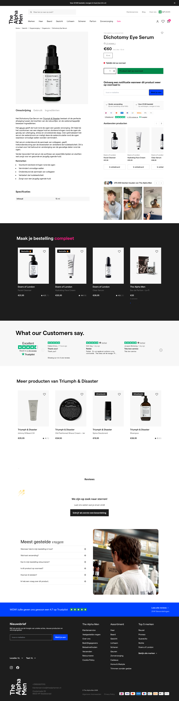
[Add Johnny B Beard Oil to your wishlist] (44, 394)
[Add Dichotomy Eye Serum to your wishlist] (162, 33)
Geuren (113, 652)
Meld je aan (156, 92)
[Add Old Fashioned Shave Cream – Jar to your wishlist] (81, 394)
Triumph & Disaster (51, 119)
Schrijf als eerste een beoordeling (89, 512)
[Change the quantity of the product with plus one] (114, 71)
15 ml (108, 55)
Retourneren (88, 656)
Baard (113, 635)
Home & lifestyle (117, 664)
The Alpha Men (90, 624)
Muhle (141, 643)
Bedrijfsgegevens (90, 643)
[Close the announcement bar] (174, 2)
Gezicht (24, 28)
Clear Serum (156, 158)
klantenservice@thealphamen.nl (47, 688)
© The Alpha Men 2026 (90, 690)
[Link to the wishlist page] (163, 21)
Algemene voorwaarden (91, 694)
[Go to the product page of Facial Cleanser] (115, 140)
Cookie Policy (88, 660)
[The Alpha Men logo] (16, 17)
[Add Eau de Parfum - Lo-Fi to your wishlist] (156, 252)
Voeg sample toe (138, 303)
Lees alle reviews (159, 608)
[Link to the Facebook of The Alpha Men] (17, 667)
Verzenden (87, 652)
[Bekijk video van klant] (113, 203)
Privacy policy (109, 694)
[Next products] (161, 123)
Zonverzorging (116, 656)
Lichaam (114, 643)
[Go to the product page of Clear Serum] (162, 140)
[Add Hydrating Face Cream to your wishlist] (81, 252)
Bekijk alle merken (147, 653)
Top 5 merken (146, 624)
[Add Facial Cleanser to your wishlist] (44, 252)
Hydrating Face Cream (136, 158)
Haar (112, 630)
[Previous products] (156, 123)
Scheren (114, 647)
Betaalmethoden (89, 647)
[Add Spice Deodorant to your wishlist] (119, 394)
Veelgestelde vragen (91, 635)
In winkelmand (114, 167)
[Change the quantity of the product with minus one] (106, 71)
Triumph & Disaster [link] (114, 33)
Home (18, 28)
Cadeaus (114, 660)
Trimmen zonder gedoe (120, 669)
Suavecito (143, 639)
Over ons (86, 639)
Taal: (28, 658)
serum (22, 128)
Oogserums (46, 28)
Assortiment (117, 624)
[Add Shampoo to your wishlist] (156, 394)
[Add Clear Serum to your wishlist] (119, 252)
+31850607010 (39, 684)
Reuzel (141, 630)
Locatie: (14, 658)
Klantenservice (89, 630)
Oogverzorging (35, 28)
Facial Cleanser (110, 158)
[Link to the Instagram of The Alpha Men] (11, 667)
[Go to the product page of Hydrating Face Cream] (138, 140)
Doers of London (146, 647)
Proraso (142, 635)
